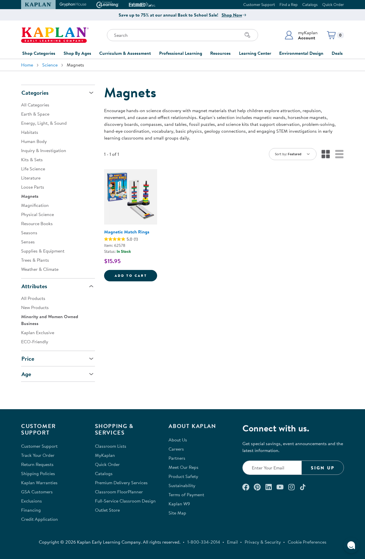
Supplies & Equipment (42, 251)
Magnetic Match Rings (126, 232)
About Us (178, 440)
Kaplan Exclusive (37, 332)
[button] (301, 35)
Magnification (35, 205)
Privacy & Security (263, 542)
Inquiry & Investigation (43, 150)
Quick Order (333, 4)
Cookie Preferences (307, 542)
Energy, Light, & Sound (44, 123)
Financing (31, 510)
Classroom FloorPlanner (119, 492)
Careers (176, 449)
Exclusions (31, 501)
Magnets (29, 196)
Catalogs (310, 4)
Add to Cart (136, 275)
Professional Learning (180, 53)
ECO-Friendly (34, 341)
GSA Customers (37, 492)
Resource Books (37, 223)
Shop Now (232, 15)
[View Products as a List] (339, 154)
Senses (28, 242)
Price (27, 358)
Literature (30, 178)
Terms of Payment (186, 494)
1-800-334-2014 (203, 542)
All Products (33, 298)
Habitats (29, 132)
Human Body (34, 141)
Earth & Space (35, 114)
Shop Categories (38, 53)
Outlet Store (107, 510)
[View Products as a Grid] (325, 154)
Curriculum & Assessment (125, 53)
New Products (35, 307)
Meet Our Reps (183, 467)
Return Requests (37, 464)
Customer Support (259, 4)
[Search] (247, 35)
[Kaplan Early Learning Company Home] (55, 35)
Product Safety (183, 476)
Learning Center (255, 53)
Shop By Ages (77, 53)
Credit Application (39, 519)
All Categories (35, 105)
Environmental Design (301, 53)
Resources (220, 53)
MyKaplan (105, 455)
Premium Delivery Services (121, 482)
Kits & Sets (32, 159)
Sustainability (182, 485)
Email (232, 542)
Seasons (29, 232)
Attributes (34, 286)
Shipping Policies (38, 473)
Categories (34, 92)
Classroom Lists (110, 446)
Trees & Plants (35, 260)
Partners (177, 458)
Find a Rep (288, 4)
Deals (337, 53)
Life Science (33, 169)
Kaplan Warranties (39, 482)
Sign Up (322, 468)
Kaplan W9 (179, 504)
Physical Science (37, 214)
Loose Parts (32, 187)
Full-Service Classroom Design (125, 501)
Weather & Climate (39, 269)
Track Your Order (37, 455)
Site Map (177, 513)
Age (26, 374)
